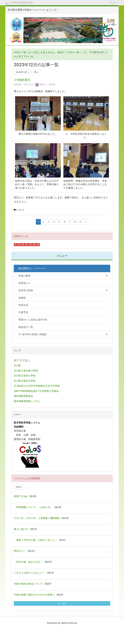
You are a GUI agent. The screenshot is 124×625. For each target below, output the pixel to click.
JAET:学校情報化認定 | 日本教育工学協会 (36, 390)
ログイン (114, 2)
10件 (18, 487)
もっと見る (62, 603)
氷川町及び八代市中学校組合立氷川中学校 (37, 385)
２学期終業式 (22, 79)
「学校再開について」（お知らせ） (33, 507)
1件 (35, 72)
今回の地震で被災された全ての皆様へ (34, 594)
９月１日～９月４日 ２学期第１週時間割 (37, 518)
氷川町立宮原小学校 (25, 375)
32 (22, 210)
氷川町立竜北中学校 (25, 380)
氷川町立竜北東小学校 (26, 370)
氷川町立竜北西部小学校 (21, 2)
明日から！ (20, 550)
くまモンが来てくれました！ (29, 572)
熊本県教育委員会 (23, 395)
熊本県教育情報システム (27, 401)
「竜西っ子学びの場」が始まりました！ (35, 539)
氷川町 (17, 365)
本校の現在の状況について (28, 583)
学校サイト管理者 (47, 84)
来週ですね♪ (21, 496)
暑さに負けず (21, 529)
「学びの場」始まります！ (28, 561)
